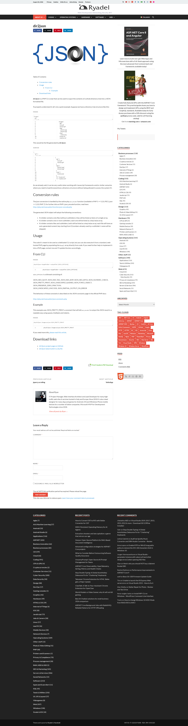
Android (122, 240)
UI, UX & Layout (125, 215)
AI (133, 318)
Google (147, 327)
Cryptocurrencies (126, 161)
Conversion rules (45, 82)
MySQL (120, 337)
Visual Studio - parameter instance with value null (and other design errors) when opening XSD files (134, 557)
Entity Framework (124, 327)
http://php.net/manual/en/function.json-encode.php (52, 207)
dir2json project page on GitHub (51, 346)
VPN (135, 343)
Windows (123, 251)
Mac (119, 333)
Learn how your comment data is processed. (78, 498)
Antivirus (121, 321)
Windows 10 (122, 346)
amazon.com (146, 121)
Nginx (127, 337)
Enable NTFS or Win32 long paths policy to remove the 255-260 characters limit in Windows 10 (135, 547)
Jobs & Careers (125, 173)
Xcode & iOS (124, 203)
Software (100, 17)
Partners (88, 2)
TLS (119, 343)
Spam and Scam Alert (127, 291)
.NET (120, 318)
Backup (132, 324)
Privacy (49, 2)
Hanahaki (57, 723)
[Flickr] (153, 2)
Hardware (85, 17)
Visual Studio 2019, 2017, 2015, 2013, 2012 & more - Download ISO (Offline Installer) (136, 523)
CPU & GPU (124, 221)
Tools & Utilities (125, 263)
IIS (132, 330)
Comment (37, 435)
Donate (81, 2)
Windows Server (134, 346)
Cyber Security (125, 275)
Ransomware (122, 340)
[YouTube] (126, 2)
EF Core (150, 324)
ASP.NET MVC (123, 324)
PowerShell (140, 337)
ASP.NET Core (138, 321)
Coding (51, 17)
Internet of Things (126, 170)
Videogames (124, 266)
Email (36, 473)
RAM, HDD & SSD (126, 235)
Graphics (123, 209)
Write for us (64, 2)
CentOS (143, 324)
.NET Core (127, 318)
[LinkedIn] (138, 2)
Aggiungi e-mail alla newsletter (49, 483)
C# (121, 189)
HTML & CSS (124, 192)
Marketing (141, 333)
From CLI (48, 88)
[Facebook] (135, 2)
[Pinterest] (150, 2)
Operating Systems (68, 17)
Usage (41, 85)
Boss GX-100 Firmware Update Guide (137, 576)
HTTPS (126, 330)
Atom (120, 363)
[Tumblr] (144, 2)
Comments (124, 367)
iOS (121, 243)
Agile (121, 156)
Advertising (73, 2)
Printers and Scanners (127, 232)
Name (36, 463)
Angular (146, 318)
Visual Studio (127, 343)
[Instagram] (147, 2)
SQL (121, 201)
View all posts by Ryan (58, 411)
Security (131, 340)
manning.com (133, 121)
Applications (124, 260)
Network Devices (125, 229)
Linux (121, 246)
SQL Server (145, 340)
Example (54, 90)
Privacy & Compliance (127, 280)
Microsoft (150, 333)
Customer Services (126, 164)
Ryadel (50, 723)
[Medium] (141, 2)
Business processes (125, 153)
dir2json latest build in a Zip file (50, 349)
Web (111, 17)
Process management (127, 175)
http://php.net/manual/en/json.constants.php (50, 299)
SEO (138, 340)
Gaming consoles (125, 223)
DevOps (122, 167)
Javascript (143, 330)
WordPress (145, 346)
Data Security (125, 277)
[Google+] (129, 2)
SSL (152, 340)
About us (39, 17)
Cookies (55, 2)
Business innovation (126, 159)
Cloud (122, 272)
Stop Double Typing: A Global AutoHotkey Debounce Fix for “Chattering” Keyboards (133, 532)
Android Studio (125, 184)
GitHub (140, 327)
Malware (133, 333)
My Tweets (121, 128)
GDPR (134, 327)
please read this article (58, 332)
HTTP (120, 330)
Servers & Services (126, 285)
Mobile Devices (125, 226)
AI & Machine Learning (127, 181)
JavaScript (123, 195)
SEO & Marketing (125, 283)
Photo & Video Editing (127, 212)
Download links (45, 93)
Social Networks (125, 288)
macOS (122, 249)
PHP (121, 198)
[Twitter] (123, 2)
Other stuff (122, 255)
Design (121, 207)
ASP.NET (122, 187)
